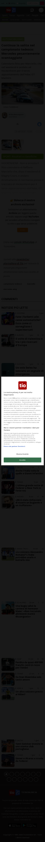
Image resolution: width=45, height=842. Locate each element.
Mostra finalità (22, 454)
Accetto (22, 460)
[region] (22, 421)
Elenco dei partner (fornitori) (14, 446)
